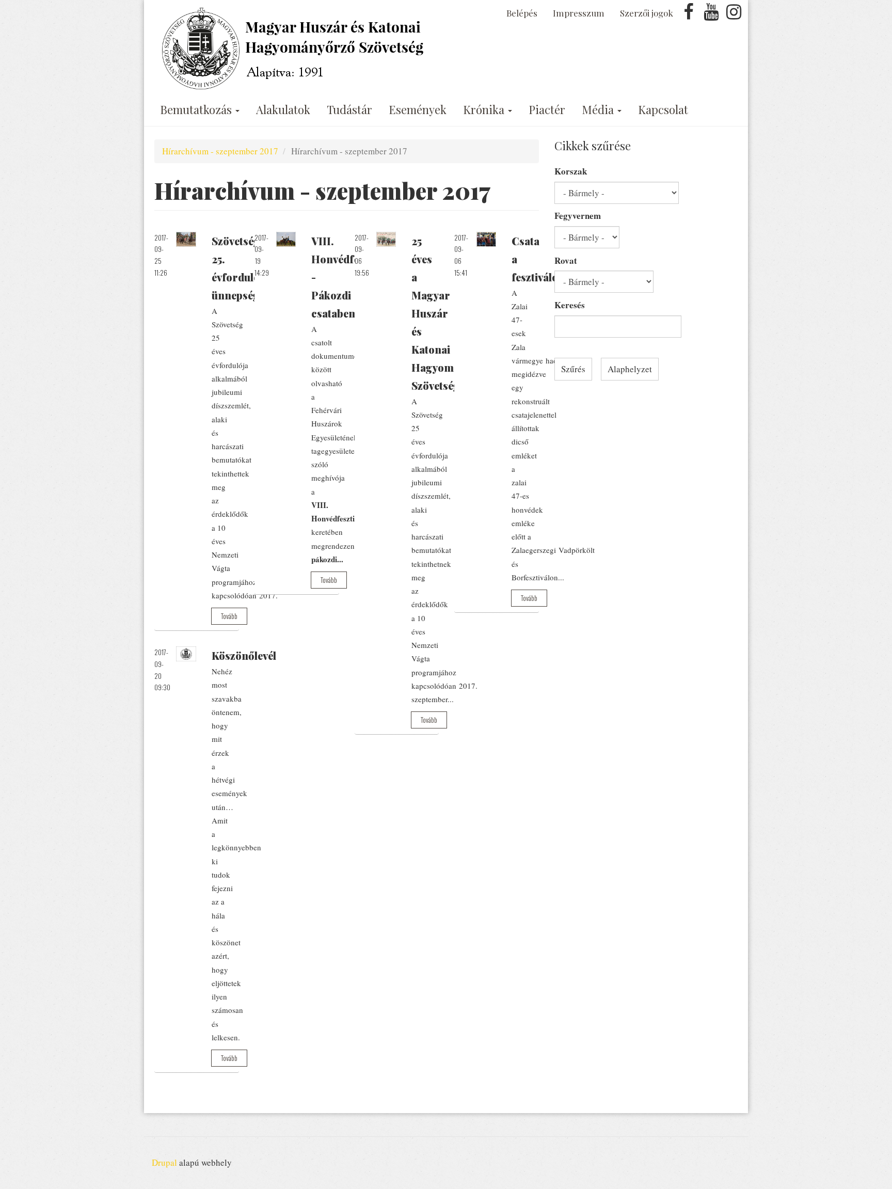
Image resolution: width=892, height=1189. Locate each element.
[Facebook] (688, 15)
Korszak (570, 171)
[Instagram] (733, 15)
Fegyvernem (577, 215)
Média (599, 109)
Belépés (521, 13)
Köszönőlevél (244, 655)
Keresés (569, 304)
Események (418, 109)
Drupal (164, 1162)
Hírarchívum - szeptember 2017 (220, 151)
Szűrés (573, 369)
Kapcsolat (663, 109)
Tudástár (349, 109)
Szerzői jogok (646, 13)
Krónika (485, 109)
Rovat (565, 260)
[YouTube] (711, 15)
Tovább (229, 616)
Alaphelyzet (630, 369)
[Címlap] (295, 48)
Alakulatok (283, 109)
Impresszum (578, 13)
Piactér (547, 109)
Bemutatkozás (197, 109)
